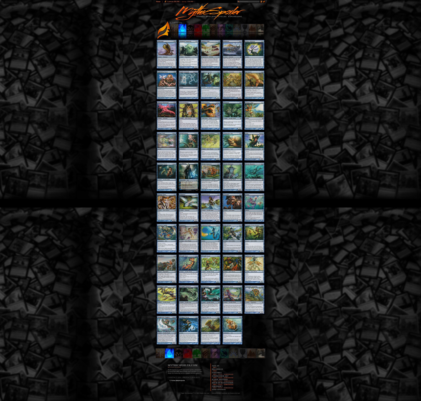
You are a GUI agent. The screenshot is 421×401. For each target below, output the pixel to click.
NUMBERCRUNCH (228, 374)
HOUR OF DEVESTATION (222, 383)
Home (158, 1)
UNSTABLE (217, 373)
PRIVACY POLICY (191, 377)
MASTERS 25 (217, 369)
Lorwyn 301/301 (173, 1)
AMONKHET (217, 386)
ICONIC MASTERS (220, 379)
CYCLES (220, 374)
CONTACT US (175, 377)
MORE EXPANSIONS (219, 389)
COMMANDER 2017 (220, 376)
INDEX (215, 367)
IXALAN (215, 366)
